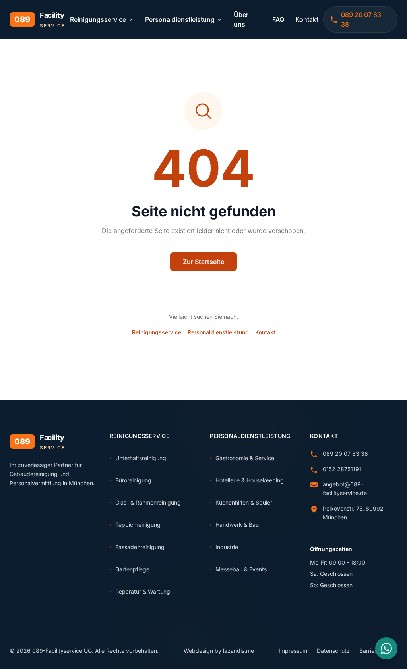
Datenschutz (333, 650)
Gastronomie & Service (244, 458)
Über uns (241, 19)
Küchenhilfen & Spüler (243, 502)
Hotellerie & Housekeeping (249, 480)
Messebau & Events (241, 569)
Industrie (226, 547)
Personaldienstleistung (180, 19)
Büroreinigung (133, 480)
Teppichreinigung (138, 524)
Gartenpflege (132, 569)
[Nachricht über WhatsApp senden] (386, 648)
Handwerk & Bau (237, 524)
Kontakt (306, 19)
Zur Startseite (203, 262)
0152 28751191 (342, 469)
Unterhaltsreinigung (140, 458)
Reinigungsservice (98, 19)
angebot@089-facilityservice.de (345, 488)
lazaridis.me (238, 650)
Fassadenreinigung (140, 547)
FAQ (278, 19)
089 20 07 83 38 (345, 453)
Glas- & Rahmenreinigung (148, 502)
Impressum (293, 650)
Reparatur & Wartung (142, 591)
